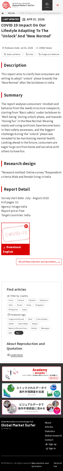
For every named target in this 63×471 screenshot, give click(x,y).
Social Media (23, 323)
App (10, 332)
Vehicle (34, 328)
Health (11, 323)
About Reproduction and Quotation (37, 261)
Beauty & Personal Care (18, 328)
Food (30, 319)
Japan (24, 309)
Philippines (13, 309)
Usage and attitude (48, 54)
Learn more (15, 354)
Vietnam (20, 300)
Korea (29, 305)
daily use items (12, 54)
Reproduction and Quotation (40, 465)
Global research (53, 435)
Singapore (39, 305)
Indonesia (44, 300)
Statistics (50, 431)
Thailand (32, 300)
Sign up (51, 444)
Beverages (45, 328)
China (11, 300)
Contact (49, 439)
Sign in (50, 448)
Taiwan (19, 305)
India (29, 54)
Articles (11, 13)
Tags (19, 332)
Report (35, 323)
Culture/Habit (42, 319)
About (48, 422)
